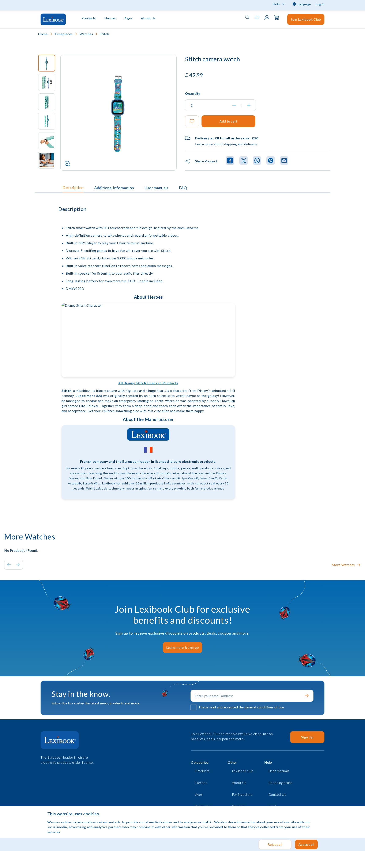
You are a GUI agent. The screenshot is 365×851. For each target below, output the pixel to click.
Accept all (306, 844)
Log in (320, 4)
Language (304, 4)
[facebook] (230, 161)
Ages (128, 18)
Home (43, 34)
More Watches (343, 565)
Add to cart (228, 121)
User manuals (156, 187)
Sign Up (307, 737)
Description (73, 187)
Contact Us (277, 794)
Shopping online (280, 783)
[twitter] (243, 161)
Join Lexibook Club (306, 19)
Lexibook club (242, 771)
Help (276, 4)
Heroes (110, 18)
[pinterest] (270, 161)
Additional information (114, 187)
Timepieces (63, 34)
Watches (86, 34)
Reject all (275, 844)
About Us (148, 18)
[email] (284, 161)
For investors (242, 794)
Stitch (104, 34)
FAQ (183, 187)
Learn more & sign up (182, 647)
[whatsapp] (257, 161)
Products (89, 18)
